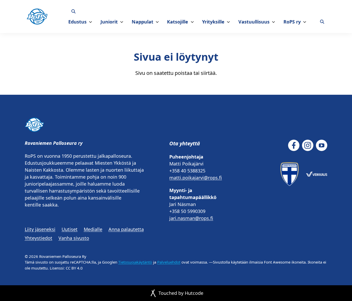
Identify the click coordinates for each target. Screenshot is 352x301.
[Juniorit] (121, 21)
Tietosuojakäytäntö (135, 262)
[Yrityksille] (228, 21)
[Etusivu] (37, 16)
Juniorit (109, 22)
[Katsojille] (192, 21)
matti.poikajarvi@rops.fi (195, 178)
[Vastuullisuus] (273, 21)
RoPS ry (292, 22)
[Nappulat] (157, 21)
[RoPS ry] (304, 21)
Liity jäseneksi (40, 229)
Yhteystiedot (38, 238)
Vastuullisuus (254, 22)
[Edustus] (90, 21)
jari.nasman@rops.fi (191, 218)
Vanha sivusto (73, 238)
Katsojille (177, 22)
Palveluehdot (168, 262)
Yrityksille (213, 22)
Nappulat (142, 22)
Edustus (77, 22)
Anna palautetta (126, 229)
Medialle (93, 229)
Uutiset (70, 229)
